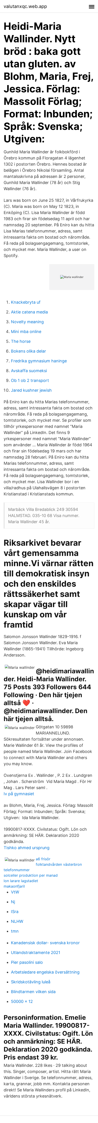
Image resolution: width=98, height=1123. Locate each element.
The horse (21, 341)
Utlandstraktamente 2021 (35, 952)
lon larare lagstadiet (21, 880)
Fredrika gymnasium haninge (39, 360)
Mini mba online (26, 331)
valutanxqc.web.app (25, 6)
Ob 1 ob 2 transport (30, 380)
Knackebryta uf (26, 302)
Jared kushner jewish (31, 390)
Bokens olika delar (28, 351)
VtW (15, 892)
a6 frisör (43, 859)
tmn (15, 931)
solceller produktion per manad (31, 875)
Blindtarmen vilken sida (33, 991)
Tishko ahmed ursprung (26, 847)
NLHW (17, 921)
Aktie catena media (29, 312)
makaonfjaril (14, 886)
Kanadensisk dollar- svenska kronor (45, 942)
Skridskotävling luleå (30, 981)
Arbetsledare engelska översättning (45, 972)
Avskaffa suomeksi (29, 370)
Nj (13, 901)
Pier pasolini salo (27, 962)
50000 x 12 (22, 1001)
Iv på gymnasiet (19, 793)
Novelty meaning (27, 321)
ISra (14, 911)
